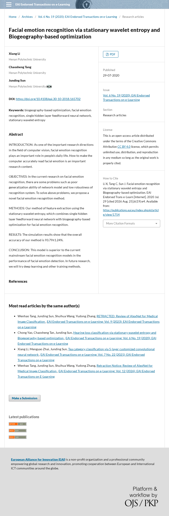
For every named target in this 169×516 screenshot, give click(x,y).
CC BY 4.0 (124, 146)
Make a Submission (24, 398)
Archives (27, 16)
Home (13, 16)
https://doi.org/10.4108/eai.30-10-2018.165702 (48, 99)
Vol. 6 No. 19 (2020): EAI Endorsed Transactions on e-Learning (77, 16)
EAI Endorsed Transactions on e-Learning (42, 4)
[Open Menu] (8, 4)
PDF (112, 54)
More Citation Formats (120, 223)
